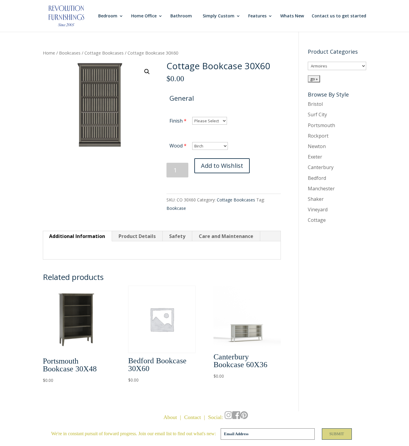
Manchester (321, 188)
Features (257, 16)
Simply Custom (218, 16)
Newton (317, 146)
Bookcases (70, 53)
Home (49, 53)
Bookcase (176, 208)
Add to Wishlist (222, 166)
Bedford (317, 178)
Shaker (316, 199)
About (170, 417)
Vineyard (318, 209)
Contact (192, 417)
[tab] (77, 236)
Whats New (292, 16)
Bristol (315, 104)
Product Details (137, 236)
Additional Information (77, 236)
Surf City (317, 114)
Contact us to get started (339, 16)
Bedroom (107, 16)
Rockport (318, 135)
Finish (176, 120)
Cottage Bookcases (104, 53)
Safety (177, 236)
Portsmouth (321, 125)
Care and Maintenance (226, 236)
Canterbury (321, 167)
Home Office (144, 16)
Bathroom (181, 16)
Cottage (317, 220)
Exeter (315, 156)
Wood (176, 145)
